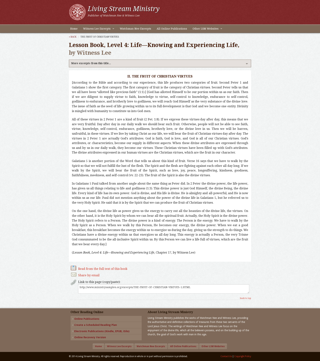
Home (74, 28)
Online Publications (86, 318)
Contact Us (226, 356)
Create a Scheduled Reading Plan (95, 324)
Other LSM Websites (206, 28)
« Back (72, 37)
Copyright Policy (242, 356)
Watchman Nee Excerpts (135, 28)
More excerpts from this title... (91, 63)
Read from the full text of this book (102, 269)
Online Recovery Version (90, 337)
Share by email (88, 275)
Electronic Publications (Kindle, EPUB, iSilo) (101, 331)
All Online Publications (172, 28)
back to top (245, 298)
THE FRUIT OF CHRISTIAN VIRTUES (99, 37)
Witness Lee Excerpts (97, 28)
